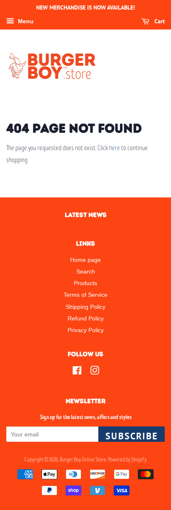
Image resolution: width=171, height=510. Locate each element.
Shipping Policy (85, 306)
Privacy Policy (86, 330)
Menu (25, 21)
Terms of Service (85, 294)
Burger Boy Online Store (83, 459)
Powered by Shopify (127, 459)
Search (85, 271)
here (114, 148)
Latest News (86, 215)
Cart (159, 21)
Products (85, 283)
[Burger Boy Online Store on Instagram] (94, 372)
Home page (85, 259)
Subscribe (131, 436)
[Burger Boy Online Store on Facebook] (77, 372)
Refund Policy (86, 318)
